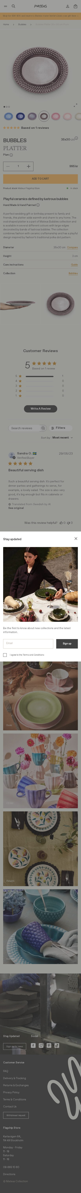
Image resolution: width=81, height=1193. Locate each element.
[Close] (76, 539)
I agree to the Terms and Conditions (27, 655)
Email (9, 643)
